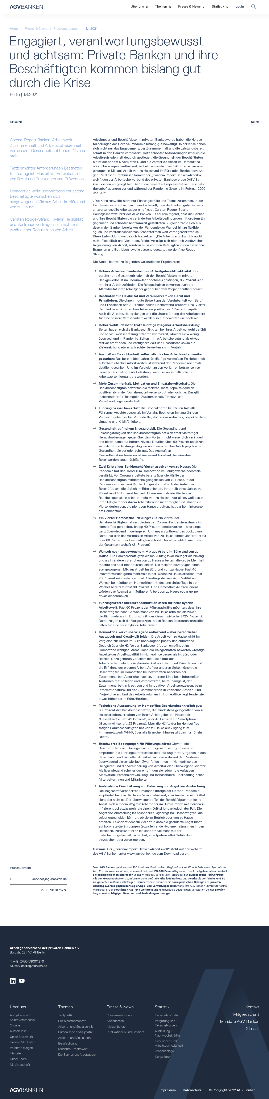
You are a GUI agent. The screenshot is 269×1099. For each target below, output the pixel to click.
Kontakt (252, 1006)
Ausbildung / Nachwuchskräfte (167, 1033)
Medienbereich (117, 1027)
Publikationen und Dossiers (125, 1032)
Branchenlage (164, 1051)
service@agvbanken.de (49, 879)
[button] (139, 6)
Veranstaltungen (21, 1048)
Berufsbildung (67, 1043)
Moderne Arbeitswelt (73, 1049)
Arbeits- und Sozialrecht (75, 1038)
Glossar (252, 1028)
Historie (15, 1053)
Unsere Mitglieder (22, 1042)
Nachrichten (115, 1021)
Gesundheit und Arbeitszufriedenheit (169, 1043)
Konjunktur (162, 1057)
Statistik (162, 1006)
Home (14, 28)
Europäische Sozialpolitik (75, 1032)
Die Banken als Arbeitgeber (77, 1055)
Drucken (16, 122)
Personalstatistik (166, 1015)
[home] (26, 7)
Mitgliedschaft (20, 1065)
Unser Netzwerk (21, 1037)
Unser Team (18, 1059)
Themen (65, 1006)
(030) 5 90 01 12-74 (52, 890)
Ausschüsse (18, 1031)
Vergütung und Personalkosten (166, 1023)
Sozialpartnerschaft (72, 1021)
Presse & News (36, 28)
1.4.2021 (92, 28)
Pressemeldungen (66, 28)
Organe (15, 1025)
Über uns (18, 1006)
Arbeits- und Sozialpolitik (75, 1027)
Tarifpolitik (65, 1015)
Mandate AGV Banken (239, 1021)
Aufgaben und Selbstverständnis (22, 1017)
